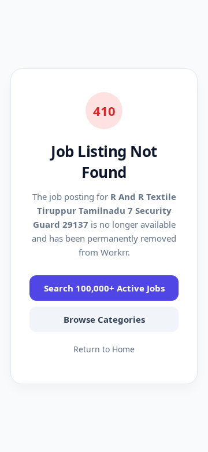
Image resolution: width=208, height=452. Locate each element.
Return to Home (104, 349)
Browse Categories (104, 319)
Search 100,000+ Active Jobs (104, 288)
